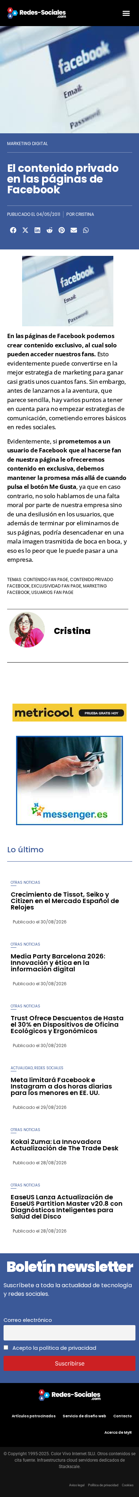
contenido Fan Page (45, 579)
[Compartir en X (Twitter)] (25, 230)
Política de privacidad (103, 1485)
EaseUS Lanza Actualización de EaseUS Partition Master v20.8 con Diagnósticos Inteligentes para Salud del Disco (67, 1207)
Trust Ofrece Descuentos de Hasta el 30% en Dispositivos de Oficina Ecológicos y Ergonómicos (67, 1024)
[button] (126, 13)
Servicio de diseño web (84, 1416)
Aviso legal (76, 1485)
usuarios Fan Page (52, 592)
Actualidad (22, 1068)
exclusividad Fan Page (56, 586)
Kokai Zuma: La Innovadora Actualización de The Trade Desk (64, 1145)
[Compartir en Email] (74, 230)
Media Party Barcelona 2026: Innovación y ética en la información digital (58, 962)
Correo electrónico (28, 1320)
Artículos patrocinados (34, 1416)
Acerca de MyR (118, 1432)
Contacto (122, 1416)
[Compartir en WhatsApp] (86, 230)
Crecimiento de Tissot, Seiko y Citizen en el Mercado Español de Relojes (65, 901)
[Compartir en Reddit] (49, 230)
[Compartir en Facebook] (13, 230)
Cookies (128, 1485)
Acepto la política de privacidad (53, 1348)
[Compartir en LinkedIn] (37, 230)
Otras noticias (25, 882)
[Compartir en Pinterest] (62, 230)
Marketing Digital (27, 143)
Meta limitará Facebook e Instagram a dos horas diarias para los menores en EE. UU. (61, 1086)
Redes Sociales (48, 1068)
